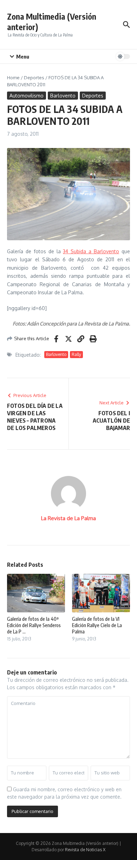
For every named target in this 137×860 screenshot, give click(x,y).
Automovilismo (26, 96)
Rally (76, 354)
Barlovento (63, 96)
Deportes (34, 77)
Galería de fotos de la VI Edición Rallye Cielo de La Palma (97, 625)
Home (13, 77)
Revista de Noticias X (85, 849)
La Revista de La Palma (68, 518)
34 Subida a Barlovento (91, 251)
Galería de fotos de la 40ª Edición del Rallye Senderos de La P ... (34, 625)
